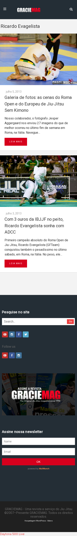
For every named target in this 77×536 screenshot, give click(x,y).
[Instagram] (12, 334)
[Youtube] (5, 334)
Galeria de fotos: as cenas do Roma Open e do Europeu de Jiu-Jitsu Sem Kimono (38, 104)
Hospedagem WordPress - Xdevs (38, 521)
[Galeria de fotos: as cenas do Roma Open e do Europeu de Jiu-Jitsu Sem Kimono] (38, 59)
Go (70, 321)
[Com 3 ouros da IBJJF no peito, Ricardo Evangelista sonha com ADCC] (38, 181)
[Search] (71, 9)
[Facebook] (19, 334)
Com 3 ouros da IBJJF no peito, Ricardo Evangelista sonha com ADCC (34, 226)
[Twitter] (26, 334)
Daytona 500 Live (12, 534)
